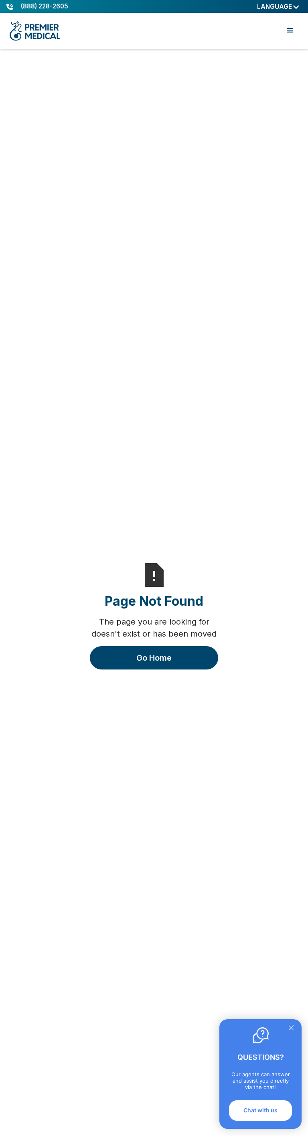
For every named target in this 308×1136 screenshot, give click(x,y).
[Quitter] (291, 1028)
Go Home (154, 658)
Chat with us (260, 1110)
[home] (36, 31)
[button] (278, 6)
